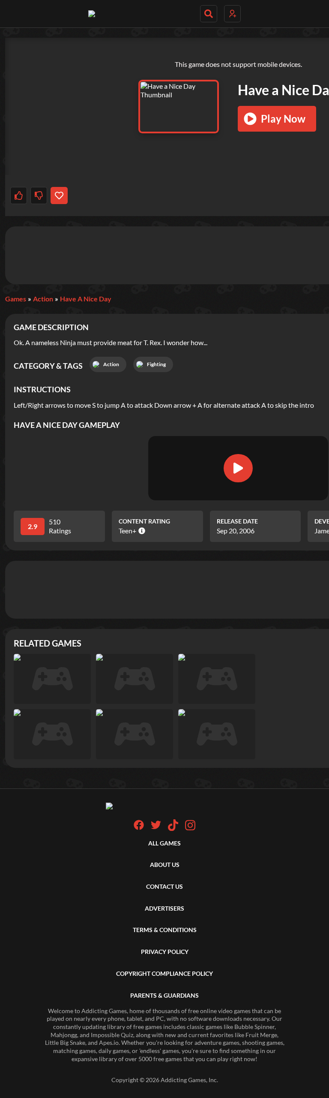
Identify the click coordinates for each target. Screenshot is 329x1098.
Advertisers (164, 908)
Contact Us (164, 886)
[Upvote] (18, 195)
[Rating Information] (140, 530)
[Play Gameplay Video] (238, 468)
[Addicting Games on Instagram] (190, 828)
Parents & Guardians (164, 995)
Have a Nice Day (85, 299)
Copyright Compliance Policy (164, 973)
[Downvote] (38, 195)
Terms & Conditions (165, 929)
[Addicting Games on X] (156, 827)
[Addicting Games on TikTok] (173, 828)
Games (15, 299)
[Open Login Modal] (232, 13)
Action (43, 299)
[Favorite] (59, 195)
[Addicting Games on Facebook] (139, 827)
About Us (164, 864)
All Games (164, 843)
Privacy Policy (164, 951)
